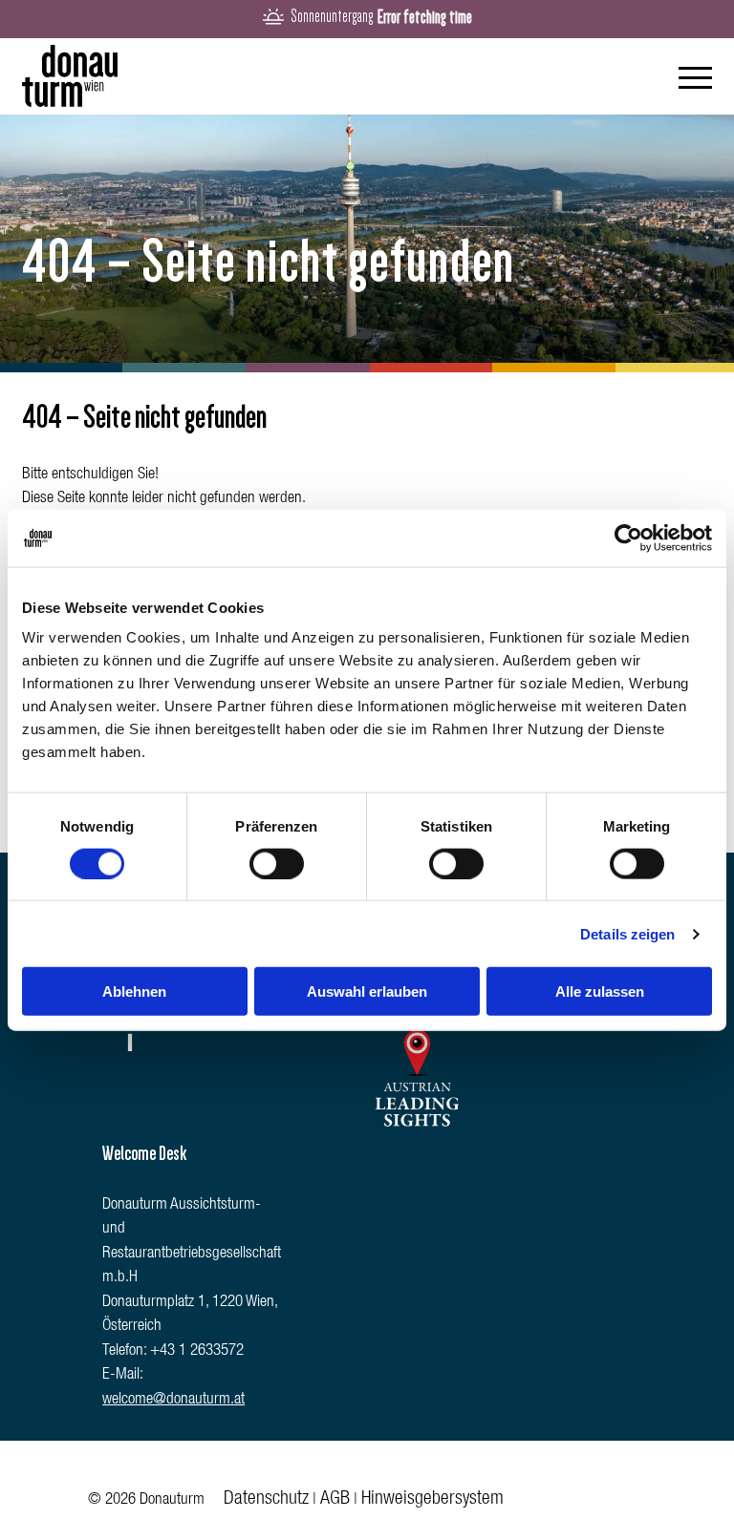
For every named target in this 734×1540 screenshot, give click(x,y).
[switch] (276, 863)
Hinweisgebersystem (432, 1499)
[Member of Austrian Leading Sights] (416, 1133)
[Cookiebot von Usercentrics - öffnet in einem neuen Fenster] (628, 537)
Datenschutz (266, 1499)
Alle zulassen (599, 991)
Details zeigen (627, 933)
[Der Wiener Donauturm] (70, 77)
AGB (335, 1499)
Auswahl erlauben (367, 991)
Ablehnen (134, 991)
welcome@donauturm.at (173, 1400)
